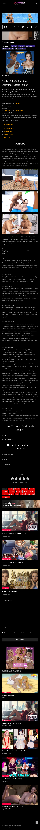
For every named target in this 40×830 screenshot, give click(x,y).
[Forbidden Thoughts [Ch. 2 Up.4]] (20, 795)
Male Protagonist (8, 494)
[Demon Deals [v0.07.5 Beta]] (20, 550)
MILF (17, 494)
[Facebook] (10, 27)
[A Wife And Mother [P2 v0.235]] (20, 521)
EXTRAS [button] (6, 470)
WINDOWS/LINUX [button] (9, 454)
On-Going (5, 588)
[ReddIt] (27, 27)
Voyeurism (6, 497)
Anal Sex (17, 489)
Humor (26, 491)
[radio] (12, 479)
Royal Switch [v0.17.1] (10, 591)
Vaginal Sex (30, 494)
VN (16, 48)
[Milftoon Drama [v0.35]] (20, 683)
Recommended (6, 530)
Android (21, 46)
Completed (30, 46)
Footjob (11, 491)
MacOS (4, 48)
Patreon (17, 104)
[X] (14, 27)
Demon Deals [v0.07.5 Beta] (12, 562)
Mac (21, 111)
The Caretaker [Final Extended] (12, 779)
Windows (22, 48)
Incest (32, 491)
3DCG (10, 489)
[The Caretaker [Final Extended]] (20, 767)
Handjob (19, 491)
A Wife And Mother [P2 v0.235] (14, 533)
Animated (24, 489)
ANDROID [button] (7, 465)
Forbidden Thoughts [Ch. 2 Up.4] (12, 807)
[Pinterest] (19, 27)
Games (14, 46)
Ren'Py (11, 48)
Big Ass (31, 489)
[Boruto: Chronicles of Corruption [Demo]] (20, 739)
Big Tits (5, 491)
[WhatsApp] (23, 27)
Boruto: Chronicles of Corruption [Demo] (15, 751)
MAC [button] (5, 459)
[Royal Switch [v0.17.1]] (20, 579)
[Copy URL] (36, 27)
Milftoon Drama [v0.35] (9, 695)
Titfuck (23, 494)
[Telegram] (31, 27)
